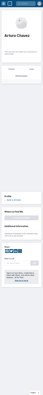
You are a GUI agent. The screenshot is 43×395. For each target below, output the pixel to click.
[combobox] (35, 392)
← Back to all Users (12, 200)
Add (34, 263)
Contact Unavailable (21, 218)
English (33, 393)
